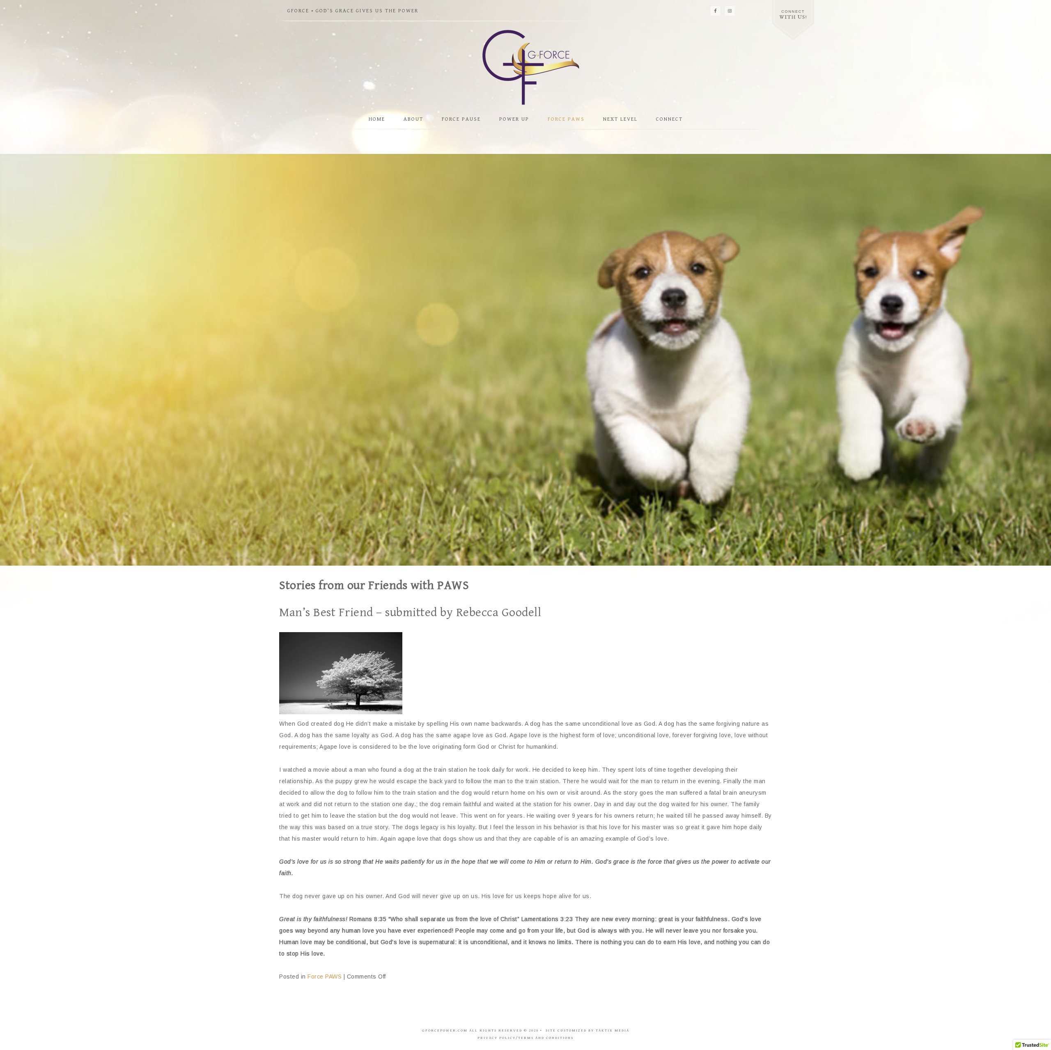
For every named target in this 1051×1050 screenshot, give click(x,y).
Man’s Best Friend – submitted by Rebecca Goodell (410, 612)
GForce (525, 67)
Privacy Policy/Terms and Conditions (525, 1038)
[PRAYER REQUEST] (793, 20)
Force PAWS (324, 976)
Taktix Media (612, 1030)
